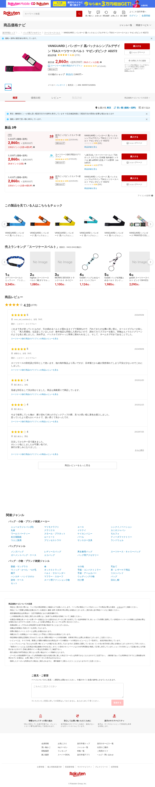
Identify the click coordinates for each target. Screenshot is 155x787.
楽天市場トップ (8, 33)
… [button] (19, 33)
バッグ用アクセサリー (32, 33)
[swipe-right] (150, 224)
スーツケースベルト (52, 33)
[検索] (79, 14)
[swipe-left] (4, 224)
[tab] (15, 97)
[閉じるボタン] (152, 38)
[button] (98, 14)
